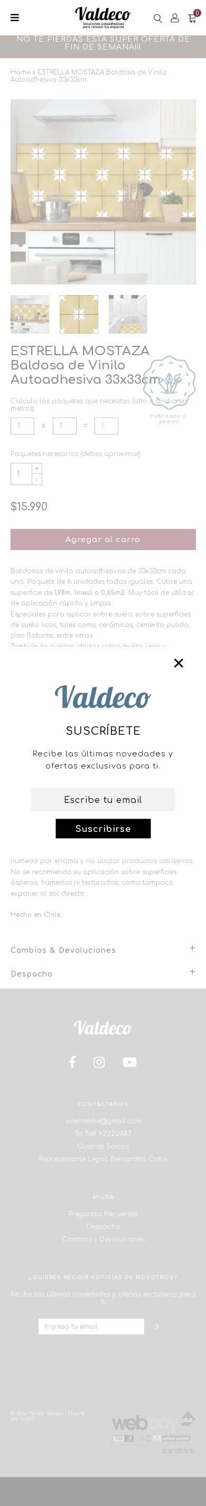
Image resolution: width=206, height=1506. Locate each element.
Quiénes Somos (103, 1146)
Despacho (103, 1226)
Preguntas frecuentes (103, 1214)
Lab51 (27, 1419)
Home (20, 72)
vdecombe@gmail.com (103, 1121)
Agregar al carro (103, 539)
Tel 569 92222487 (103, 1134)
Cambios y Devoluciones (103, 1239)
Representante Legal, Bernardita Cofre (103, 1159)
